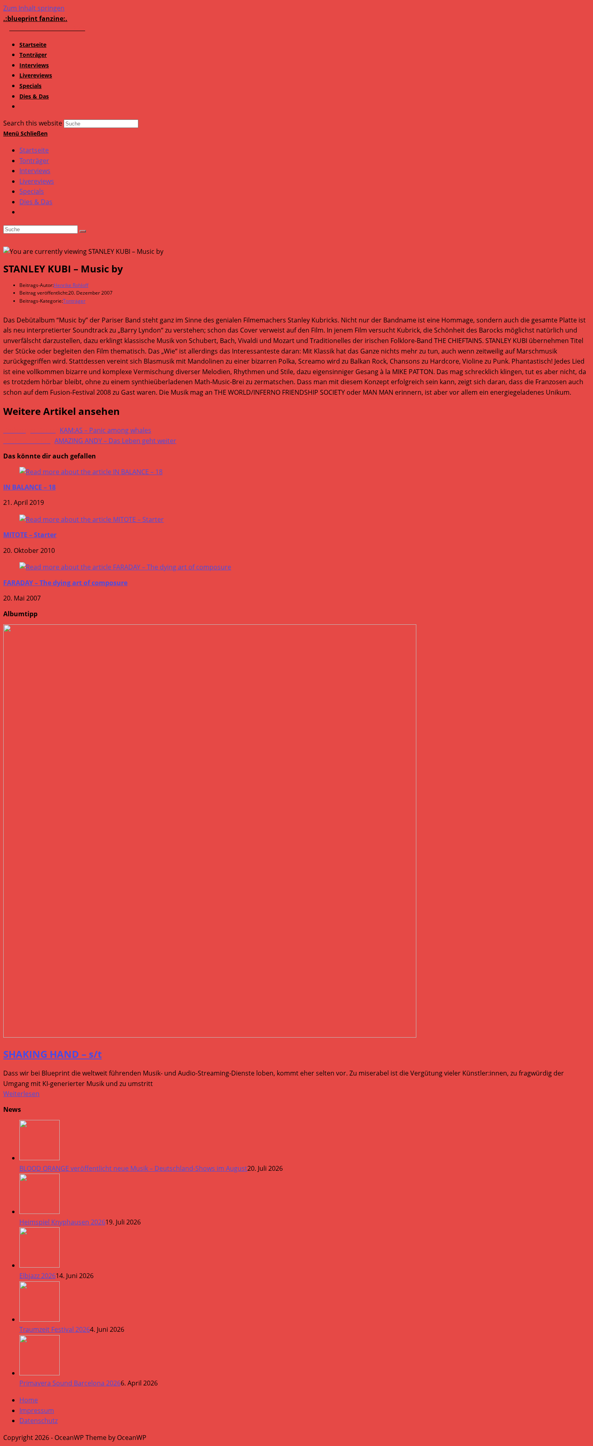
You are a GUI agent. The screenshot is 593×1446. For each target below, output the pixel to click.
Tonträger (34, 160)
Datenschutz (38, 1420)
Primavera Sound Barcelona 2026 (70, 1383)
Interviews (34, 170)
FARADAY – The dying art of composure (65, 582)
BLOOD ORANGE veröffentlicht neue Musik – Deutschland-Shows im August (133, 1168)
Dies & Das (35, 201)
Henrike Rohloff (71, 285)
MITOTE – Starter (29, 534)
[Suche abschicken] (82, 231)
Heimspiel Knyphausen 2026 (62, 1222)
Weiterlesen (21, 1093)
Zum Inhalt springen (34, 8)
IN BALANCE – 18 (29, 487)
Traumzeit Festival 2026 (54, 1329)
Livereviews (36, 181)
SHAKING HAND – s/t (52, 1054)
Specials (31, 191)
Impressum (36, 1410)
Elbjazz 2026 (37, 1275)
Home (28, 1400)
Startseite (34, 150)
